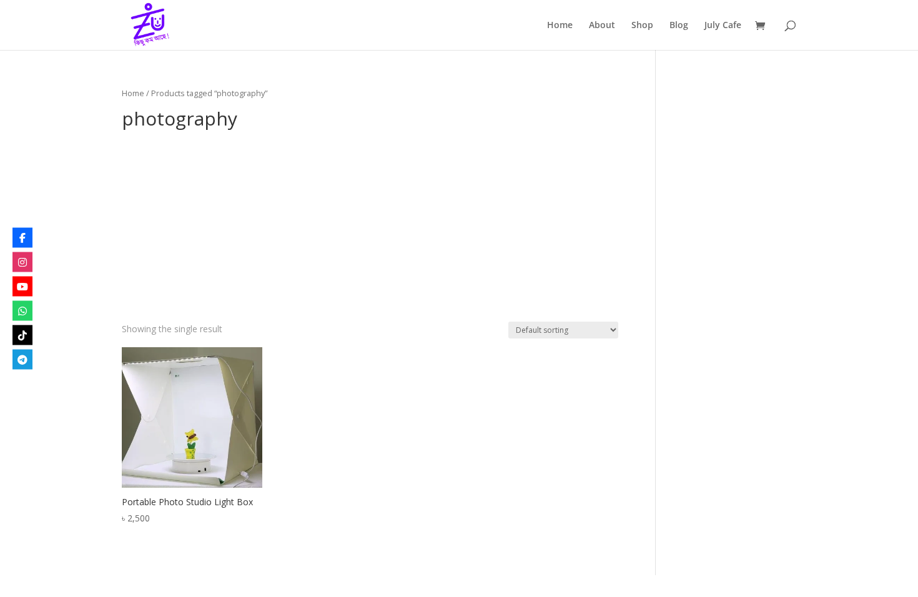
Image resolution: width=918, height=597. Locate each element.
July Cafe (722, 26)
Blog (678, 26)
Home (560, 26)
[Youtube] (22, 287)
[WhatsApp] (22, 311)
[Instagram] (22, 262)
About (602, 26)
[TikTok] (22, 335)
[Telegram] (22, 360)
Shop (642, 26)
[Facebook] (22, 238)
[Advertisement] (370, 228)
